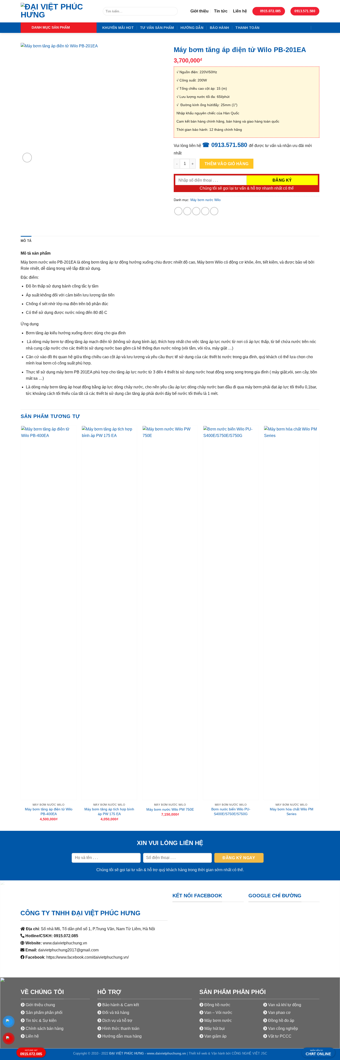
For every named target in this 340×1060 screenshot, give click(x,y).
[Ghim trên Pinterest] (205, 211)
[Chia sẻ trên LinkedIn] (214, 211)
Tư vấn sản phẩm (157, 28)
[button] (59, 27)
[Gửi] (173, 11)
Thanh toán (247, 28)
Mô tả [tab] (26, 241)
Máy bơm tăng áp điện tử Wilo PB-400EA (48, 811)
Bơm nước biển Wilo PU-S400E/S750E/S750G (230, 811)
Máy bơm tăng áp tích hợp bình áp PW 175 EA (109, 811)
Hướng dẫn (191, 28)
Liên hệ (240, 11)
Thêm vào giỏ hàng (227, 164)
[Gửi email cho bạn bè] (196, 211)
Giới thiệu (199, 11)
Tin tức (220, 11)
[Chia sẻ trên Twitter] (187, 211)
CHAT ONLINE (318, 1053)
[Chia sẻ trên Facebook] (178, 211)
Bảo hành (219, 28)
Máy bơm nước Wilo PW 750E (170, 809)
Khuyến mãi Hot (118, 28)
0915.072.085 (31, 1052)
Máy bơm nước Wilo (205, 200)
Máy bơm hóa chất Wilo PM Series (291, 811)
